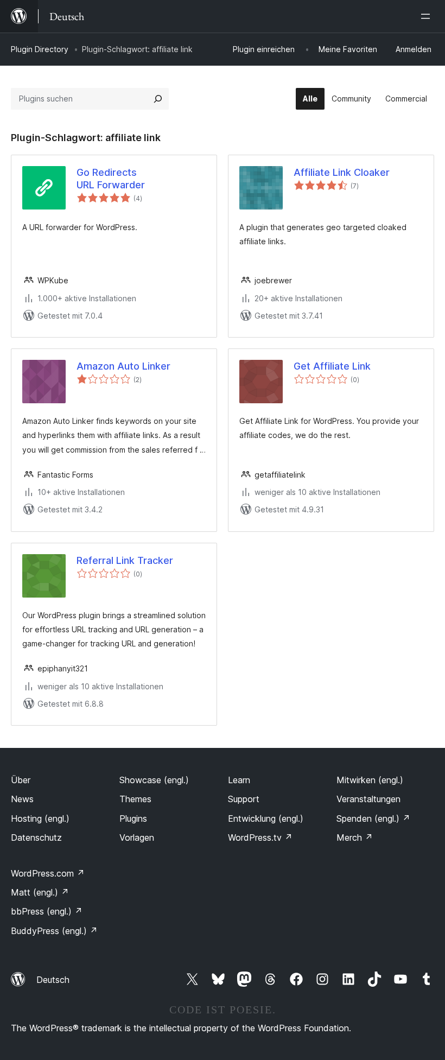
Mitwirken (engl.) (369, 780)
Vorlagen (136, 837)
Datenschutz (36, 837)
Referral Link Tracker (125, 560)
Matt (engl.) (40, 892)
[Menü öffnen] (427, 16)
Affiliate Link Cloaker (342, 172)
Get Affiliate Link (332, 366)
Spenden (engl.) (373, 818)
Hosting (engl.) (40, 818)
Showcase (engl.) (154, 780)
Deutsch (52, 979)
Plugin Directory (39, 49)
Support (243, 799)
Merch (354, 837)
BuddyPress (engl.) (54, 930)
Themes (135, 799)
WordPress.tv (260, 837)
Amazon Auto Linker (123, 366)
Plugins (133, 818)
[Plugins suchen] (158, 99)
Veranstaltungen (368, 799)
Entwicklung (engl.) (265, 818)
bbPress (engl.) (46, 911)
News (22, 799)
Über (20, 780)
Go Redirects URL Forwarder (111, 179)
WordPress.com (48, 873)
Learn (239, 780)
